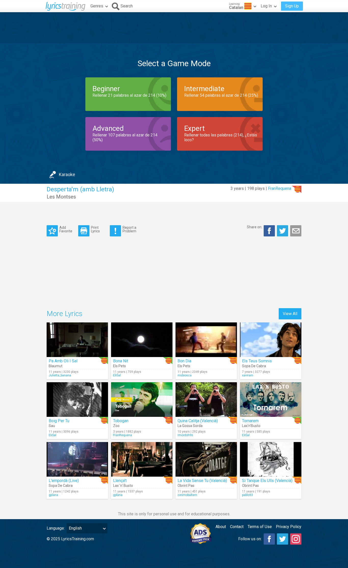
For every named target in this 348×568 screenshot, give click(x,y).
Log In (266, 6)
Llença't (120, 480)
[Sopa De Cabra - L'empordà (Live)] (77, 459)
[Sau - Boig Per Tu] (77, 399)
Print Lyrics (95, 229)
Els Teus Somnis (257, 361)
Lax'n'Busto (251, 426)
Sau (52, 426)
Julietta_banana (60, 375)
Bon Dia (184, 361)
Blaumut (55, 366)
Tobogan (120, 420)
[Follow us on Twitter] (282, 539)
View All (290, 313)
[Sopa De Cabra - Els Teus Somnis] (270, 339)
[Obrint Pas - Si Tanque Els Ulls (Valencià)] (270, 459)
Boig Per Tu (59, 420)
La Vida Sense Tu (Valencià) (202, 480)
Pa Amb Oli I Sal (63, 361)
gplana (53, 495)
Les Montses (61, 197)
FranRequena (279, 188)
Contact (237, 526)
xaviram (247, 375)
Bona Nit (120, 361)
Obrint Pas (186, 486)
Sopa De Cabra (254, 366)
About (221, 526)
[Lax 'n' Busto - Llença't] (141, 459)
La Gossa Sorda (190, 426)
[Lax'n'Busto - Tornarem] (270, 399)
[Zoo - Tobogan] (141, 399)
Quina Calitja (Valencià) (198, 420)
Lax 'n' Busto (123, 486)
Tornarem (250, 420)
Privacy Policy (288, 526)
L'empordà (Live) (64, 480)
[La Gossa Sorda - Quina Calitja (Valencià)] (206, 399)
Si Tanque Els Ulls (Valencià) (267, 480)
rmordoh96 (185, 435)
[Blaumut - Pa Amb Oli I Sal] (77, 339)
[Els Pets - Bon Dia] (206, 339)
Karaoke (67, 174)
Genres (96, 6)
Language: (56, 528)
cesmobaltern (187, 495)
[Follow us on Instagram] (295, 539)
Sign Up (292, 6)
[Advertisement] (174, 27)
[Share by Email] (295, 230)
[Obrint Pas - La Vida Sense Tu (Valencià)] (206, 459)
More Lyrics (65, 313)
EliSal (117, 375)
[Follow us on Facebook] (269, 539)
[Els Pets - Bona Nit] (141, 339)
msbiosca (185, 375)
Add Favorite (65, 229)
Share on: (254, 227)
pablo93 (247, 495)
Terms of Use (260, 526)
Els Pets (119, 366)
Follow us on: (250, 538)
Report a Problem (129, 229)
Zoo (116, 426)
